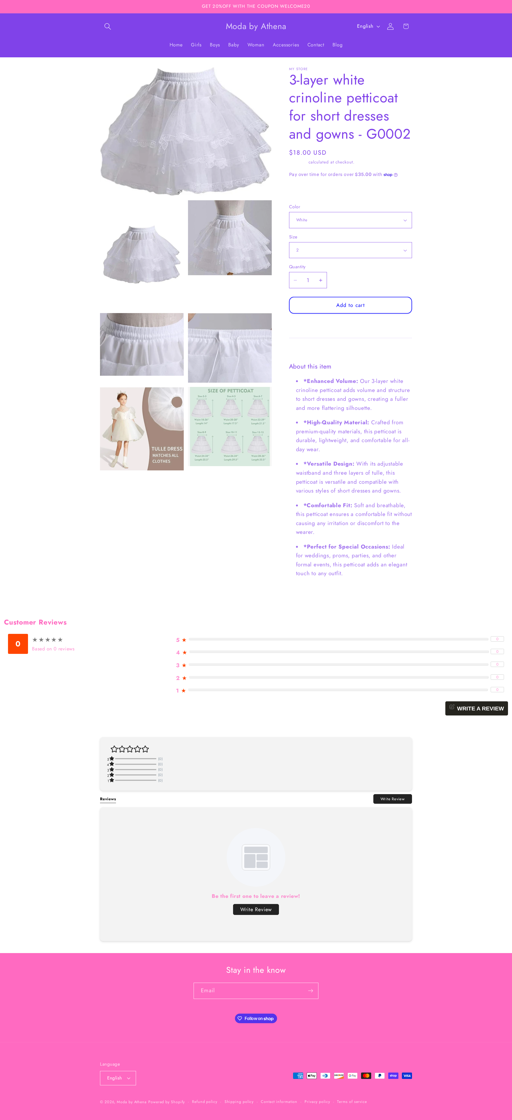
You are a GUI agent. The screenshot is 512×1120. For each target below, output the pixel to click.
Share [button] (300, 190)
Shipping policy (239, 1101)
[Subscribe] (310, 991)
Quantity (297, 267)
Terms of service (352, 1101)
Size (293, 237)
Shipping (298, 162)
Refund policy (204, 1101)
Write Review (393, 799)
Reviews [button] (108, 799)
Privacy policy (317, 1101)
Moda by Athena (132, 1102)
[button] (107, 26)
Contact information (279, 1101)
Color (295, 207)
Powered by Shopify (166, 1102)
